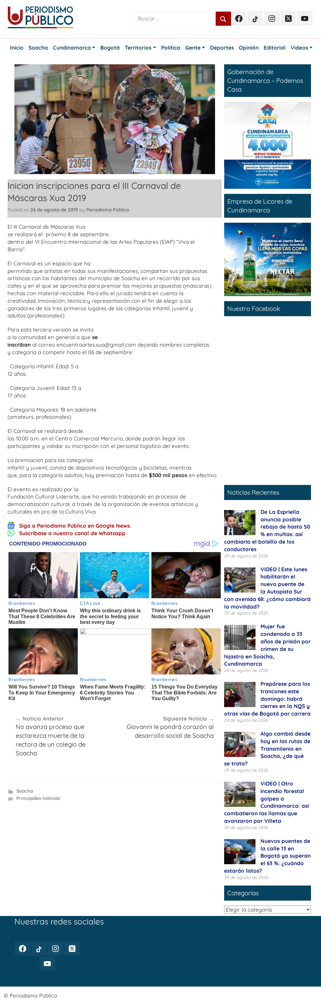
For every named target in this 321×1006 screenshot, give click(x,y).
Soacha (24, 791)
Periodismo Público (107, 210)
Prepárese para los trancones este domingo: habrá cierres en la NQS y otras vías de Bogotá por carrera (267, 698)
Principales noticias (38, 798)
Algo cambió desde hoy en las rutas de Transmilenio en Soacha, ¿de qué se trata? (267, 748)
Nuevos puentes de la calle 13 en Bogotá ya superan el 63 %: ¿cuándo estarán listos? (267, 856)
